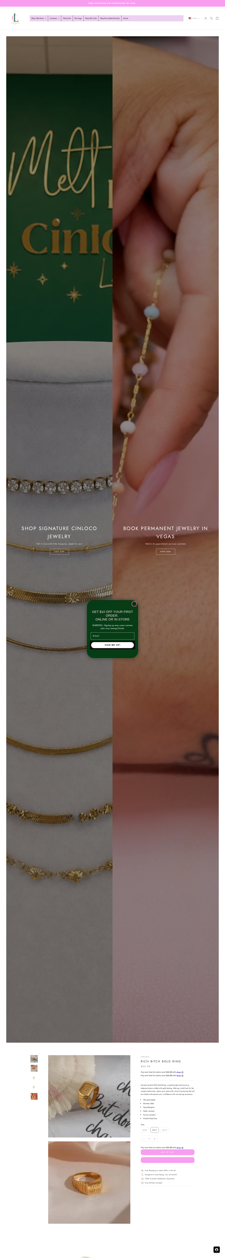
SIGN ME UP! (112, 645)
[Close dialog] (134, 604)
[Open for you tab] (217, 1250)
